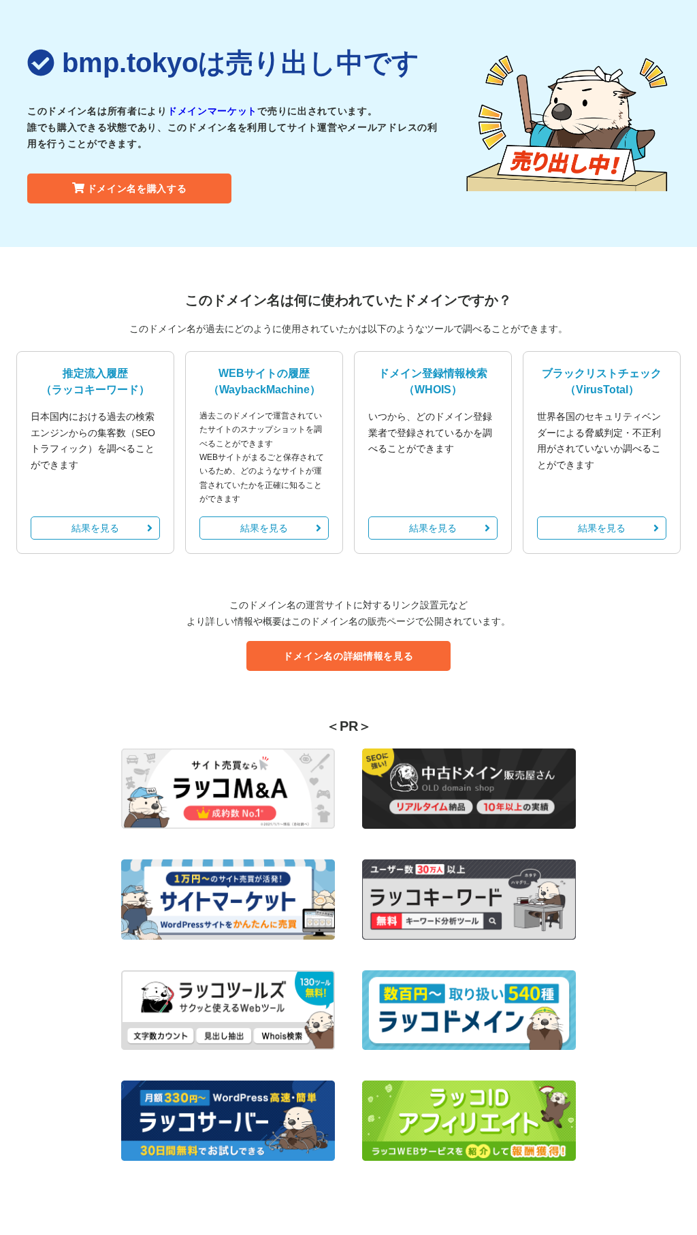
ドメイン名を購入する (137, 188)
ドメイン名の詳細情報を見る (348, 656)
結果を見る (95, 528)
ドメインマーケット (212, 110)
